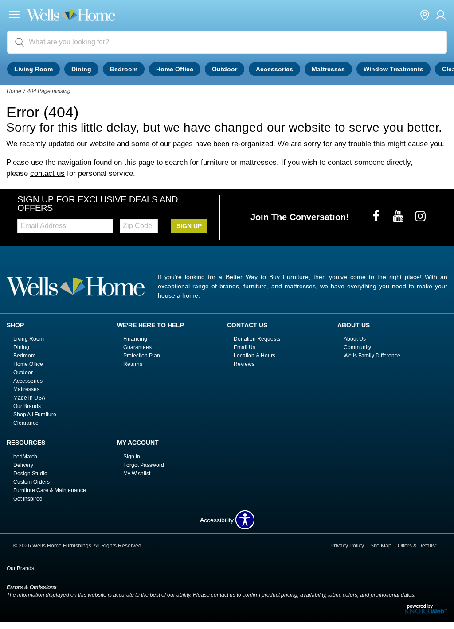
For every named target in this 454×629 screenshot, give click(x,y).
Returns (132, 364)
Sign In (131, 457)
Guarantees (137, 347)
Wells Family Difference (372, 356)
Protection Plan (141, 356)
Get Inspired (28, 499)
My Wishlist (136, 473)
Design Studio (30, 473)
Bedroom (123, 69)
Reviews (244, 364)
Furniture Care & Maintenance (49, 490)
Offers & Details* (417, 546)
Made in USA (29, 398)
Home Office (174, 69)
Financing (135, 339)
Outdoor (224, 69)
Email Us (244, 347)
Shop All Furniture (34, 415)
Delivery (23, 465)
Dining (81, 69)
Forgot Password (143, 465)
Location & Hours (254, 356)
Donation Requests (257, 339)
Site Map (380, 546)
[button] (14, 15)
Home (14, 91)
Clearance (26, 423)
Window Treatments (393, 69)
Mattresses (328, 69)
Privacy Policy (347, 546)
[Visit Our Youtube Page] (399, 217)
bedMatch (25, 457)
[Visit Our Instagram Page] (420, 217)
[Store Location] (425, 15)
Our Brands (27, 406)
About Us (355, 339)
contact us (47, 173)
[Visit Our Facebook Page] (377, 217)
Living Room (33, 69)
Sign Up (189, 225)
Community (357, 347)
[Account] (440, 15)
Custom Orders (31, 482)
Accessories (274, 69)
